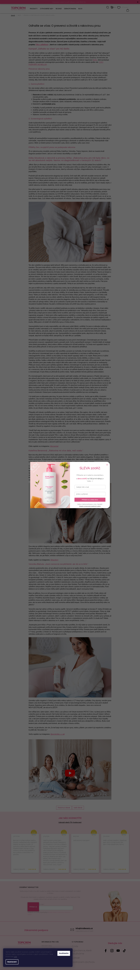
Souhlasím (63, 953)
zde (15, 956)
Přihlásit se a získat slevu (90, 500)
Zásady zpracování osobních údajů (90, 506)
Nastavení (12, 962)
